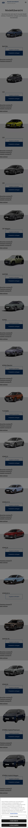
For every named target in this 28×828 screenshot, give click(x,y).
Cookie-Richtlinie (14, 813)
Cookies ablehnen (14, 820)
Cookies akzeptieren (14, 825)
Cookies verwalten (14, 816)
